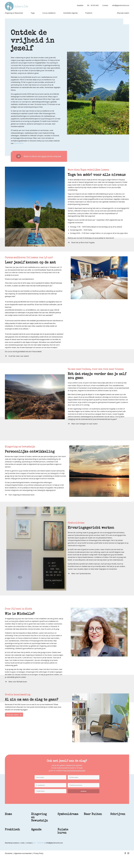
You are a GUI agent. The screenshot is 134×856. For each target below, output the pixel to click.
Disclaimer (9, 853)
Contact (105, 5)
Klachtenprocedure (12, 843)
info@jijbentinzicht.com (120, 5)
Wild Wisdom (18, 143)
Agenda (36, 829)
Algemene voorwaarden (23, 853)
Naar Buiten (93, 814)
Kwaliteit (80, 5)
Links (23, 843)
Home (8, 814)
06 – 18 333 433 (92, 5)
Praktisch (12, 829)
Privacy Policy (38, 853)
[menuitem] (79, 5)
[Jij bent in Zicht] (16, 6)
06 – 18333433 (39, 843)
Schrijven (117, 814)
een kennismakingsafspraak (74, 770)
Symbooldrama (68, 814)
